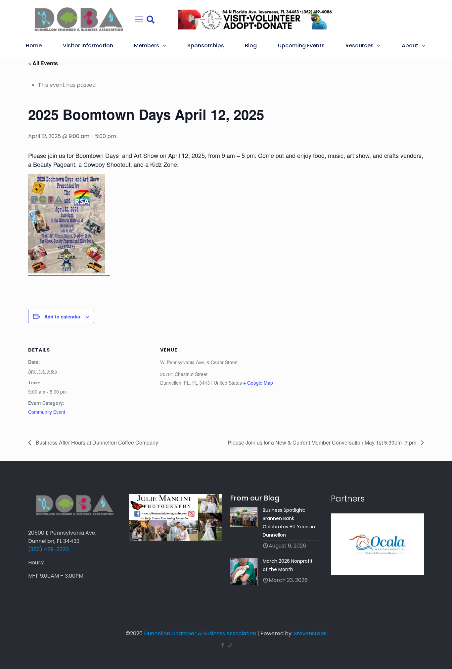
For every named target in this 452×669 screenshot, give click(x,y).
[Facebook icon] (222, 645)
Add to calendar (62, 316)
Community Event (46, 411)
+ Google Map (258, 382)
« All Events (43, 63)
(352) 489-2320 (48, 549)
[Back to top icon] (420, 655)
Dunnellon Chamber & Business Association (200, 633)
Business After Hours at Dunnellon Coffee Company (96, 442)
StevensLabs (310, 633)
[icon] (229, 645)
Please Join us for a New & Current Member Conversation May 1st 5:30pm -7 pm (323, 442)
